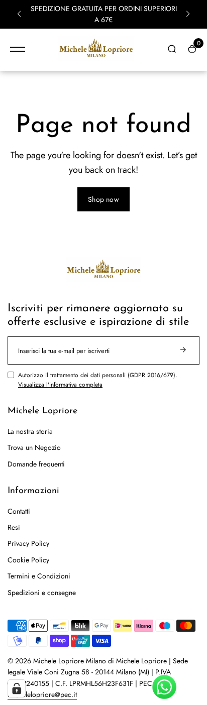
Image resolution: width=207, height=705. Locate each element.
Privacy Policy (28, 543)
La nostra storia (30, 431)
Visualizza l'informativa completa (60, 384)
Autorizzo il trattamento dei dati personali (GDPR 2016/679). (97, 380)
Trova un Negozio (34, 447)
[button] (19, 14)
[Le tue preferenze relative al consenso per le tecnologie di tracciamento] (16, 688)
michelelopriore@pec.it (42, 694)
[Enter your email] (182, 350)
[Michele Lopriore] (96, 50)
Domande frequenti (36, 464)
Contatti (19, 511)
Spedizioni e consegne (42, 593)
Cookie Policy (28, 560)
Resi (14, 527)
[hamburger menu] (18, 49)
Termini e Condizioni (39, 576)
